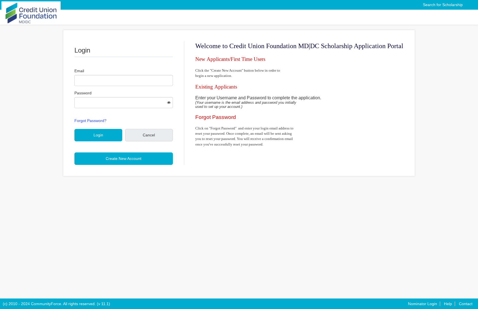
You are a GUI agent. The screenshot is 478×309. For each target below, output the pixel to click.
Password (83, 93)
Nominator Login (422, 304)
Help (448, 304)
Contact (465, 304)
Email (79, 71)
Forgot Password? (90, 120)
